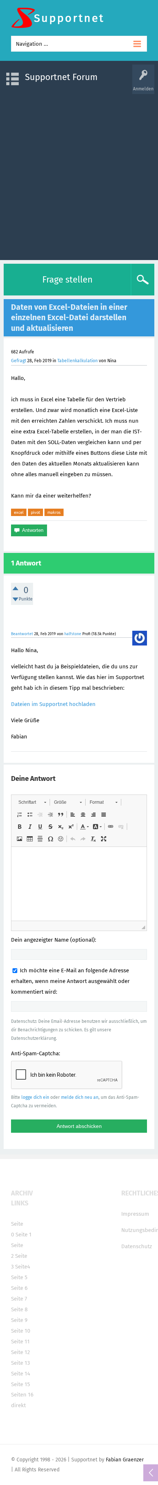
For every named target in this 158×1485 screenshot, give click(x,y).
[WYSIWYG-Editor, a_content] (79, 884)
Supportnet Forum (61, 77)
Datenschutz (136, 1246)
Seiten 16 (22, 1394)
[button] (32, 802)
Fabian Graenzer (125, 1460)
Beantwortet (22, 633)
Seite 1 (23, 1234)
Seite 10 (20, 1331)
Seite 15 (20, 1384)
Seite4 (22, 1266)
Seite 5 (19, 1277)
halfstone (72, 633)
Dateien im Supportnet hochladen (53, 704)
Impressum (135, 1214)
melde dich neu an (79, 1097)
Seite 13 (20, 1363)
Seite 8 (19, 1309)
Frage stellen (67, 279)
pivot (35, 512)
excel (19, 512)
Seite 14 (20, 1373)
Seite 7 (19, 1298)
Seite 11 (20, 1341)
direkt (18, 1405)
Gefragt (18, 360)
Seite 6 (19, 1288)
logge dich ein (35, 1097)
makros (54, 512)
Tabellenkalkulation (77, 360)
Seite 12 (20, 1352)
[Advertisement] (79, 173)
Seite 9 (19, 1320)
